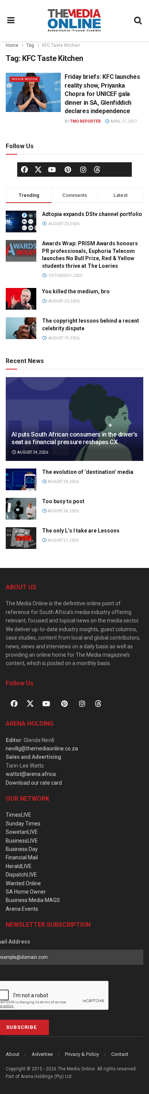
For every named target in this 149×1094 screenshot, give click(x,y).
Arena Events (22, 909)
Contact (119, 1054)
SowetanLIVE (22, 832)
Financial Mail (22, 857)
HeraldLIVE (19, 866)
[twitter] (38, 169)
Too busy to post (63, 501)
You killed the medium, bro (76, 291)
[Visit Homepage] (74, 20)
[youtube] (52, 169)
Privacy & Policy (82, 1054)
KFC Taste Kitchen (61, 45)
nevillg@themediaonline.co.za (42, 748)
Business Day (22, 849)
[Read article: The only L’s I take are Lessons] (21, 538)
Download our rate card (34, 783)
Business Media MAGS (33, 900)
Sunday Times (23, 823)
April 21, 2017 (123, 121)
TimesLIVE (18, 815)
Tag (30, 45)
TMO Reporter (85, 121)
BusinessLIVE (22, 841)
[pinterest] (67, 169)
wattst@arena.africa (31, 774)
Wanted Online (23, 883)
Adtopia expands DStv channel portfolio (92, 214)
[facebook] (24, 169)
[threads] (97, 169)
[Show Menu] (11, 20)
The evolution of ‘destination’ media (87, 472)
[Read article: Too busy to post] (21, 509)
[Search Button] (138, 20)
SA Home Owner (26, 892)
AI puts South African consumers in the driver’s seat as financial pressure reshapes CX (74, 438)
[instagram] (83, 169)
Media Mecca (24, 79)
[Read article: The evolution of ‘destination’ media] (21, 479)
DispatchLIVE (21, 875)
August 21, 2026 (63, 540)
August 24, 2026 (32, 452)
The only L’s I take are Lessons (81, 531)
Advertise (42, 1054)
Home (12, 45)
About (12, 1054)
